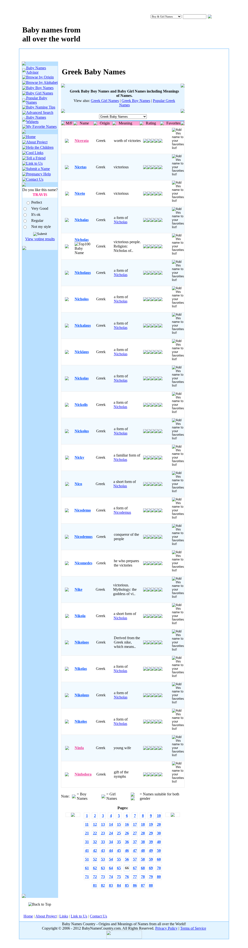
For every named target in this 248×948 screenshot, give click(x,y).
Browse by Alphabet (42, 82)
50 (159, 850)
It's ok (35, 214)
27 (135, 833)
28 (143, 833)
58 (143, 859)
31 (87, 842)
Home (31, 137)
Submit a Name (38, 169)
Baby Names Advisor (36, 70)
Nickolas (82, 378)
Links (63, 916)
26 (127, 833)
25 (119, 833)
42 (95, 850)
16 (127, 824)
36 (127, 842)
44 (111, 850)
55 (119, 859)
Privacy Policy (166, 928)
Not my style (41, 227)
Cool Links (34, 153)
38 (143, 842)
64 (111, 868)
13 (103, 824)
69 (151, 868)
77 (135, 877)
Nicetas (80, 167)
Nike (78, 589)
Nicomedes (83, 563)
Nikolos (81, 721)
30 (159, 833)
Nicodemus (122, 512)
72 (95, 877)
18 (143, 824)
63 (103, 868)
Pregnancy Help (38, 174)
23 (103, 833)
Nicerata (82, 141)
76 (127, 877)
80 (159, 877)
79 (151, 877)
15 (119, 824)
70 (159, 868)
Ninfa (79, 748)
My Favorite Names (41, 126)
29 (151, 833)
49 (151, 850)
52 (95, 859)
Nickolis (81, 405)
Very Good (39, 208)
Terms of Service (193, 928)
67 (135, 868)
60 (159, 859)
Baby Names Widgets (36, 119)
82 (103, 885)
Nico (78, 484)
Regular (37, 220)
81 (95, 885)
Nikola (80, 616)
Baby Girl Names (39, 93)
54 (111, 859)
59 (151, 859)
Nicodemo (82, 510)
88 (151, 885)
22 (95, 833)
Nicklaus (82, 352)
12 (95, 824)
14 (111, 824)
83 (111, 885)
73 (103, 877)
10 (159, 816)
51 (87, 859)
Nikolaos (82, 642)
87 (143, 885)
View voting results (40, 239)
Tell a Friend (36, 158)
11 (87, 824)
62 (95, 868)
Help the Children (40, 147)
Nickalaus (83, 325)
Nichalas (82, 220)
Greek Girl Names (105, 101)
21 (87, 833)
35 (119, 842)
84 (119, 885)
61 (87, 868)
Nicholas (120, 222)
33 (103, 842)
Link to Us (34, 163)
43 (103, 850)
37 (135, 842)
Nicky (79, 457)
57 (135, 859)
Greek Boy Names (136, 101)
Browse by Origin (40, 77)
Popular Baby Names (36, 100)
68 (143, 868)
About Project (36, 142)
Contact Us (34, 179)
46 (127, 850)
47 (135, 850)
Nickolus (82, 431)
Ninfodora (83, 774)
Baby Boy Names (40, 88)
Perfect (36, 202)
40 (159, 842)
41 (87, 850)
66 (127, 868)
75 (119, 877)
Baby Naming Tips (40, 107)
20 (159, 824)
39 (151, 842)
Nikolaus (82, 695)
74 (111, 877)
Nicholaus (83, 273)
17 (135, 824)
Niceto (80, 193)
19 (151, 824)
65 (119, 868)
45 (119, 850)
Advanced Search (39, 112)
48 (143, 850)
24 (111, 833)
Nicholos (82, 299)
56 (127, 859)
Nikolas (81, 669)
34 (111, 842)
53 (103, 859)
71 (87, 877)
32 (95, 842)
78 (143, 877)
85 (127, 885)
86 (135, 885)
